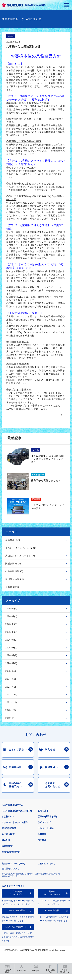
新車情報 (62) (12, 540)
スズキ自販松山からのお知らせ (17, 810)
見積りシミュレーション (52, 892)
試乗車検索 (7, 846)
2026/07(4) (11, 616)
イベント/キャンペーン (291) (20, 548)
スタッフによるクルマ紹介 (15, 822)
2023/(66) (10, 687)
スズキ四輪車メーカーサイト (16, 892)
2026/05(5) (11, 632)
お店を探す (43, 810)
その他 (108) (12, 587)
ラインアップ (44, 822)
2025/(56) (10, 671)
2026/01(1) (11, 663)
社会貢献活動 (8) (14, 571)
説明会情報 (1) (13, 563)
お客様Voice (8, 816)
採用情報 (42, 840)
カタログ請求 (8, 834)
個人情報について (10, 868)
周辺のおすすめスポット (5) (20, 555)
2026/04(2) (11, 640)
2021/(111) (11, 702)
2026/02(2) (11, 655)
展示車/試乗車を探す (48, 816)
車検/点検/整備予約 (11, 852)
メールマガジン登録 (16, 910)
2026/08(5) (11, 608)
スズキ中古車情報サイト (16, 927)
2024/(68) (10, 679)
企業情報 (42, 834)
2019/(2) (10, 718)
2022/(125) (11, 694)
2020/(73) (10, 710)
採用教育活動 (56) (15, 579)
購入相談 (6, 840)
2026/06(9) (11, 624)
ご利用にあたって (46, 863)
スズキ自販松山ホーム (12, 804)
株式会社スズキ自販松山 (36, 5)
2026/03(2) (11, 647)
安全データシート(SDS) (13, 863)
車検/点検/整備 (9, 828)
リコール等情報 (52, 910)
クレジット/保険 (46, 828)
